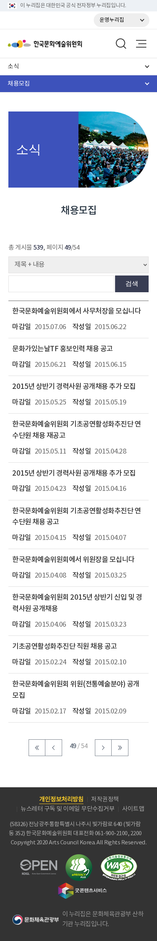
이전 (53, 747)
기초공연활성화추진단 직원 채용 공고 (64, 646)
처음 (37, 747)
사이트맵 (133, 809)
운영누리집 (111, 20)
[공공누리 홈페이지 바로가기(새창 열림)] (38, 864)
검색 (131, 283)
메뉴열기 (141, 43)
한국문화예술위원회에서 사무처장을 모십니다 (76, 311)
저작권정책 (105, 799)
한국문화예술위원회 (64, 43)
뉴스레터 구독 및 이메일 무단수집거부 (67, 809)
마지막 (120, 747)
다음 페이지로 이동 (103, 747)
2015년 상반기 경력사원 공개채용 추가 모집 (74, 386)
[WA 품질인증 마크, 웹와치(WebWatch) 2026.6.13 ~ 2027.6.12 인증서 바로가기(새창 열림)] (119, 858)
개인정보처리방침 (61, 799)
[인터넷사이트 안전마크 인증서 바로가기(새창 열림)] (79, 858)
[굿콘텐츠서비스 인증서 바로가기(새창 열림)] (82, 886)
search (121, 43)
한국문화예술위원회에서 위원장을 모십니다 (73, 560)
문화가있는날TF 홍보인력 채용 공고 (62, 349)
